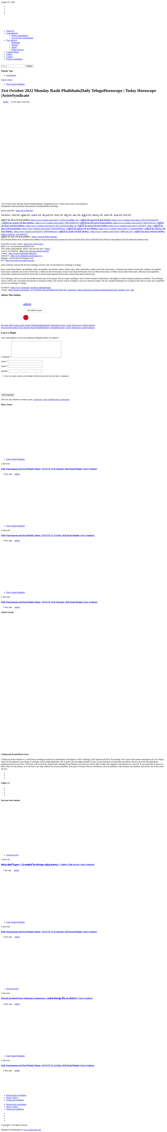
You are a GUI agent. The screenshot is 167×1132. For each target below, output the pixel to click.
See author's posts (34, 310)
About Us (10, 31)
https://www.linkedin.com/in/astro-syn (26, 256)
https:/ (47, 249)
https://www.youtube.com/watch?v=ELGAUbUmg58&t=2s (67, 226)
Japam (14, 47)
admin (6, 102)
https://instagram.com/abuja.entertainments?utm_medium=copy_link (106, 290)
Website (4, 371)
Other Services (17, 50)
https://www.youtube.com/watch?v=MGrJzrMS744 (75, 223)
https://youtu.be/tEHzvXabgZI (44, 237)
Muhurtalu (15, 42)
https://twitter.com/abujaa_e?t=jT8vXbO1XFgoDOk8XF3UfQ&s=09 (43, 290)
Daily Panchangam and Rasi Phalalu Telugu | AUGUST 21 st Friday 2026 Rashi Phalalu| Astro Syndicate (47, 535)
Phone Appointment (19, 35)
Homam (14, 45)
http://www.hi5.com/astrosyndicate (20, 260)
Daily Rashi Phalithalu (15, 84)
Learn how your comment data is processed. (51, 399)
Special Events (12, 855)
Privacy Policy (12, 1098)
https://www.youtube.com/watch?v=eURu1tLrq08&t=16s (71, 220)
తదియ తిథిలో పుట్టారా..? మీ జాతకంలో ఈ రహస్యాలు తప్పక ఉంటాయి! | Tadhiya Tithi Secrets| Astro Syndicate (47, 864)
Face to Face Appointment (22, 38)
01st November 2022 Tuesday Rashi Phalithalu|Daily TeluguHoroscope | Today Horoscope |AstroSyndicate (47, 328)
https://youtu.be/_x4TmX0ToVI (15, 234)
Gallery (9, 54)
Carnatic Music (12, 52)
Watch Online (6, 80)
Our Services (11, 40)
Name (4, 361)
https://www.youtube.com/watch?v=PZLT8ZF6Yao (60, 228)
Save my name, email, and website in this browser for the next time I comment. (36, 376)
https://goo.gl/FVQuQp (33, 244)
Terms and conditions (15, 1100)
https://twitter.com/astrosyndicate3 (22, 253)
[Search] (2, 63)
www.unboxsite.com (32, 1130)
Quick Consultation (14, 59)
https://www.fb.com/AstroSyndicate (34, 251)
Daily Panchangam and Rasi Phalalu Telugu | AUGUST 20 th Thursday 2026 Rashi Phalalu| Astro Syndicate (49, 602)
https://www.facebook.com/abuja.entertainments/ (31, 287)
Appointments (12, 33)
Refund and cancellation (16, 1095)
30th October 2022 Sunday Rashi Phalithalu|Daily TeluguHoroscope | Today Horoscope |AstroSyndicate (48, 325)
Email (4, 366)
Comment (6, 357)
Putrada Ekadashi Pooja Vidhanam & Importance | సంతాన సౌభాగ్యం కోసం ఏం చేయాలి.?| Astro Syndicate (47, 998)
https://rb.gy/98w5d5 (24, 210)
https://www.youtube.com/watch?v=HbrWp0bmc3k (52, 231)
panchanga (11, 75)
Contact (9, 57)
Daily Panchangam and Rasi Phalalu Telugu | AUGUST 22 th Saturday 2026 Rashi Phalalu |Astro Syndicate (49, 469)
